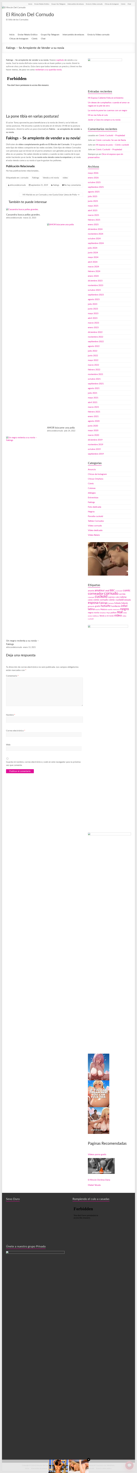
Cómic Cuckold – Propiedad (112, 135)
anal (107, 590)
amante (91, 591)
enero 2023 (93, 327)
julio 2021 (92, 393)
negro (124, 609)
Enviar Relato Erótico (41, 4)
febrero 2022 (94, 370)
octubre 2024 (94, 238)
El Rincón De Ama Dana (99, 1180)
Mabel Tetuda (94, 1185)
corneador (96, 593)
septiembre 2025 (96, 187)
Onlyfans (103, 613)
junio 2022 (93, 356)
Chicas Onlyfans (95, 479)
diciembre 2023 (95, 281)
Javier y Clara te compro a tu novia (104, 120)
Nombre (10, 715)
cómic (90, 600)
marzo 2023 (93, 323)
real (120, 612)
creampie (91, 597)
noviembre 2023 (95, 285)
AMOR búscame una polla (61, 428)
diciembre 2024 (95, 229)
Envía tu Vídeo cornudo (94, 4)
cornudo (24, 178)
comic (126, 590)
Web (8, 745)
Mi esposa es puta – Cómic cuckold (112, 145)
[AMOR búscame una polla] (66, 224)
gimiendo (91, 606)
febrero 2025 (94, 220)
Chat (129, 4)
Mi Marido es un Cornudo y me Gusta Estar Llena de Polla (51, 195)
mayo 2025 (93, 206)
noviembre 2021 (95, 374)
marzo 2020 (93, 435)
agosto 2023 (94, 299)
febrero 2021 (94, 412)
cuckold (101, 596)
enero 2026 (93, 178)
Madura (103, 609)
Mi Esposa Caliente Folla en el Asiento (105, 98)
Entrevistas (93, 498)
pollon (113, 613)
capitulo (60, 60)
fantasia (111, 603)
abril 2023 (92, 318)
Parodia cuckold (95, 516)
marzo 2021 (93, 407)
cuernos (111, 597)
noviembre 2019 (95, 444)
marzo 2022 (93, 365)
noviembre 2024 (95, 234)
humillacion (116, 606)
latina (91, 609)
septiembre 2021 (96, 384)
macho (97, 609)
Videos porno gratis (97, 1154)
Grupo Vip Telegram (58, 4)
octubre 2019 (94, 449)
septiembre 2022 (96, 341)
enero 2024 (93, 276)
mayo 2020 (93, 430)
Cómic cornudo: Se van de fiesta (111, 140)
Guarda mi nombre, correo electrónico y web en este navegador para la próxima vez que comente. (43, 763)
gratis (97, 606)
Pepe (108, 613)
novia (96, 613)
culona (122, 597)
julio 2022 (92, 351)
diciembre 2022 (95, 332)
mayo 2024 (93, 257)
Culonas (92, 488)
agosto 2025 (94, 192)
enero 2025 (93, 224)
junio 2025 (93, 201)
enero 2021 (93, 416)
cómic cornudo (100, 600)
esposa (93, 602)
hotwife (106, 606)
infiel (124, 605)
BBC (112, 590)
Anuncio (92, 469)
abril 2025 (92, 210)
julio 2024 (92, 248)
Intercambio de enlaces (76, 4)
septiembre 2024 (96, 243)
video (65, 178)
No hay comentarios (72, 185)
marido (109, 609)
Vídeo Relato (94, 535)
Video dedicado (95, 530)
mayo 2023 (93, 313)
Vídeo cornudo (95, 526)
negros (90, 613)
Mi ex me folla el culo (98, 115)
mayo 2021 (93, 398)
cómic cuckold (116, 600)
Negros (91, 512)
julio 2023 (92, 304)
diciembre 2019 (95, 440)
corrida (122, 594)
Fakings (35, 178)
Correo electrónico (15, 731)
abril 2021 (92, 402)
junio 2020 (93, 426)
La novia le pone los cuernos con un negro (107, 110)
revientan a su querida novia (48, 70)
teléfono (96, 616)
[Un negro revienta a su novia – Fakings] (25, 437)
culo (117, 597)
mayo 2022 (93, 360)
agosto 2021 (94, 388)
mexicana (116, 609)
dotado (127, 600)
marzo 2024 (93, 267)
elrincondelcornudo (18, 185)
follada (117, 603)
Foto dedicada (94, 507)
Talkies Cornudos (96, 521)
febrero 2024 (94, 271)
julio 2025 (92, 196)
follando (124, 603)
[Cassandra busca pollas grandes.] (22, 209)
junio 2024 (93, 253)
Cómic (123, 4)
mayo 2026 (93, 173)
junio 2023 (93, 309)
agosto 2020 (94, 421)
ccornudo (118, 591)
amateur (100, 590)
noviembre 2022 (95, 337)
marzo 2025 (93, 215)
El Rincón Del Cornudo (30, 14)
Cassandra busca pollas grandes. (23, 215)
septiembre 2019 (96, 454)
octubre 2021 (94, 379)
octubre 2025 (94, 182)
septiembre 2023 (96, 295)
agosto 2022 (94, 346)
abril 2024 (92, 262)
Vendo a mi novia (51, 178)
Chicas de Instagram (112, 4)
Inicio (30, 4)
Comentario (12, 676)
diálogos (92, 493)
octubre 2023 (94, 290)
